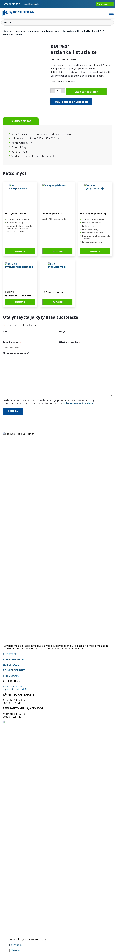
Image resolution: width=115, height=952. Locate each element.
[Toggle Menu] (111, 13)
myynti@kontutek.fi (31, 4)
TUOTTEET (10, 654)
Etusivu (7, 31)
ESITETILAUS (11, 664)
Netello (15, 950)
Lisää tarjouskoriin (86, 91)
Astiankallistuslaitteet (80, 31)
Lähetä (13, 411)
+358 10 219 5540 (12, 4)
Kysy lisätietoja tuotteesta (71, 101)
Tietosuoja (15, 945)
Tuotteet (18, 31)
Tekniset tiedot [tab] (20, 121)
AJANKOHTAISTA (13, 659)
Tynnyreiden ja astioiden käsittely (45, 31)
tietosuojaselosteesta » (78, 403)
